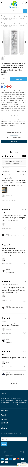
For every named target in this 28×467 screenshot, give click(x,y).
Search (2, 452)
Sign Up (4, 444)
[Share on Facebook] (2, 86)
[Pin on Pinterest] (10, 86)
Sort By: (18, 171)
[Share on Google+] (7, 86)
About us (7, 452)
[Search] (25, 11)
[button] (20, 156)
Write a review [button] (14, 141)
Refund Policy (13, 452)
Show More (19, 185)
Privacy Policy (20, 452)
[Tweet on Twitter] (5, 86)
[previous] (2, 42)
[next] (25, 42)
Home (2, 15)
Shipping (2, 453)
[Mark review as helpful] (24, 200)
